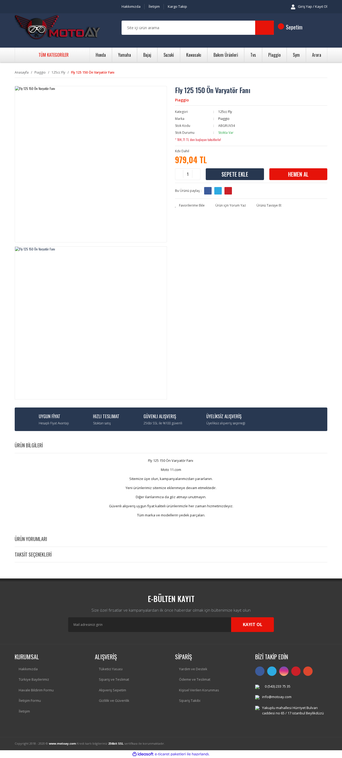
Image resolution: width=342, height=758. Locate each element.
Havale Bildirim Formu (36, 690)
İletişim (154, 6)
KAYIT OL (252, 624)
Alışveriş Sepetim (112, 690)
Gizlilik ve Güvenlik (114, 700)
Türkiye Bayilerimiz (34, 679)
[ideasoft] (143, 754)
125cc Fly (225, 111)
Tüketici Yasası (111, 668)
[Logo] (57, 28)
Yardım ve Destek (193, 668)
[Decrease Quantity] (179, 174)
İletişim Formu (30, 700)
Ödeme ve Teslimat (194, 679)
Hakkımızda (131, 6)
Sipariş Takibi (189, 700)
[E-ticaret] (170, 754)
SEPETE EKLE (234, 174)
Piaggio (182, 99)
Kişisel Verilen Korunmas (199, 690)
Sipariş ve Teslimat (114, 679)
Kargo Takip (177, 6)
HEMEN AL (298, 174)
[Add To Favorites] (190, 205)
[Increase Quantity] (196, 174)
